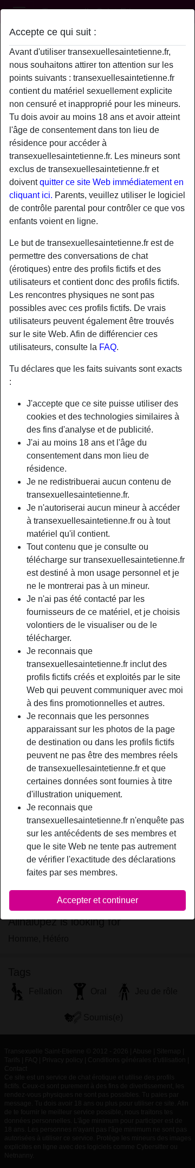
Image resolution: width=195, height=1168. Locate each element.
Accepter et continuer (97, 900)
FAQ (107, 347)
